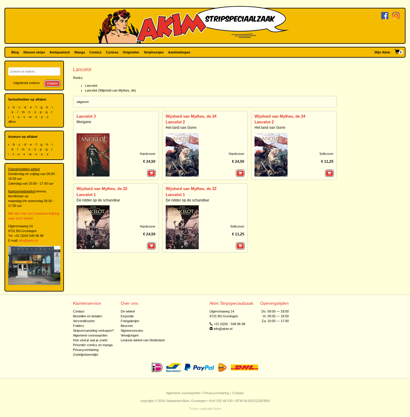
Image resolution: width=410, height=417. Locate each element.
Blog (15, 52)
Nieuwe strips (34, 52)
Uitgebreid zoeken (26, 83)
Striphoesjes (154, 52)
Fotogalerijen (130, 321)
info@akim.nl (28, 240)
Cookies (238, 393)
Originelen (131, 52)
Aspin (217, 408)
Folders (78, 326)
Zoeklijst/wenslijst (85, 354)
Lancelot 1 (86, 194)
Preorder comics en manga (93, 345)
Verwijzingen (130, 335)
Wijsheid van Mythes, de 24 (191, 116)
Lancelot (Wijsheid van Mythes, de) (110, 90)
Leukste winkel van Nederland (142, 340)
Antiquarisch (60, 52)
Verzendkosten (84, 321)
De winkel (128, 311)
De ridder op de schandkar (98, 200)
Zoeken (52, 83)
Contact (78, 311)
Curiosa (112, 52)
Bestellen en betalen (87, 316)
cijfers (12, 121)
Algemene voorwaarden (90, 335)
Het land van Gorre (181, 127)
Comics (95, 52)
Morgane (84, 122)
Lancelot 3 (86, 116)
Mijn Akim (382, 52)
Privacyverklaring (85, 350)
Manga (79, 52)
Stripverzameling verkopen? (93, 330)
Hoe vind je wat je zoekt (90, 340)
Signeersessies (132, 330)
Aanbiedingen (179, 52)
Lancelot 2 (175, 122)
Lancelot (91, 85)
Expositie (127, 316)
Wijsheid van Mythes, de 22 (102, 188)
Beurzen (127, 326)
